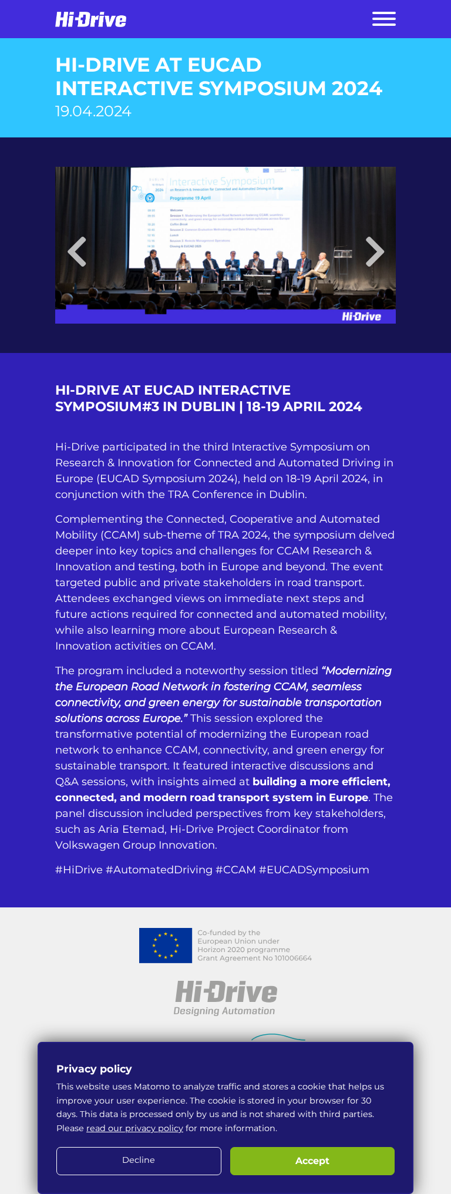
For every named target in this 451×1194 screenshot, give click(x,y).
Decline (138, 1160)
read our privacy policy (134, 1128)
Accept (312, 1160)
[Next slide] (374, 244)
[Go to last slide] (76, 244)
